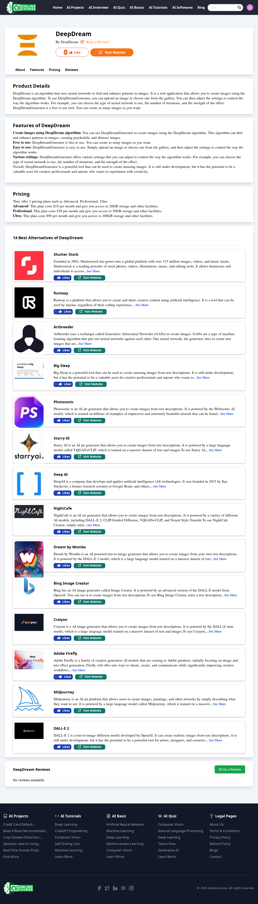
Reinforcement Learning (125, 844)
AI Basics (137, 7)
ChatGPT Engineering (71, 831)
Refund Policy (220, 844)
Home (57, 7)
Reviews (71, 70)
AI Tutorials (158, 7)
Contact (216, 856)
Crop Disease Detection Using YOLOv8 (21, 837)
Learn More (64, 856)
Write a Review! (97, 41)
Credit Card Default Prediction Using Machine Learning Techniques (23, 824)
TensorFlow (167, 844)
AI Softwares (182, 7)
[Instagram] (131, 888)
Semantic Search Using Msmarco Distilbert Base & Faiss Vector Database (23, 844)
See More (93, 271)
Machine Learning (68, 850)
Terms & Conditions (225, 831)
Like (72, 52)
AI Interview (98, 7)
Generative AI (168, 850)
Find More (11, 856)
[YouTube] (123, 888)
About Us (217, 824)
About (20, 70)
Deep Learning (66, 824)
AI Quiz (119, 7)
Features (37, 70)
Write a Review (230, 769)
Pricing (54, 70)
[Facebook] (99, 888)
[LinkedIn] (115, 888)
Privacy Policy (220, 837)
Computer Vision (67, 837)
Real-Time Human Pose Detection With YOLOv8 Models (21, 850)
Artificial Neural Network (125, 824)
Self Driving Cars (67, 844)
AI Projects (75, 7)
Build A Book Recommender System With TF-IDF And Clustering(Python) (24, 831)
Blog (201, 7)
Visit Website (114, 52)
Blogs (214, 850)
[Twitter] (107, 888)
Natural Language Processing (180, 831)
